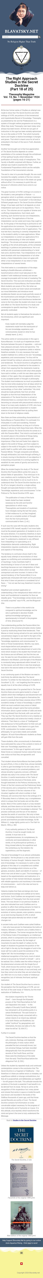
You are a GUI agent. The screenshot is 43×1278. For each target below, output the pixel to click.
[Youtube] (21, 1263)
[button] (21, 68)
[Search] (39, 37)
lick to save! (31, 1243)
